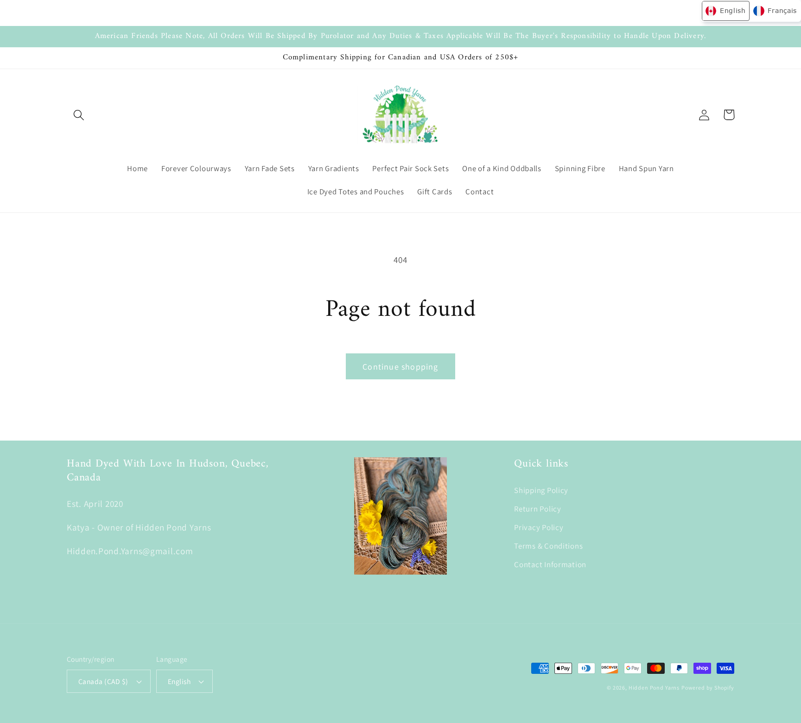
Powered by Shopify (707, 687)
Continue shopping (400, 366)
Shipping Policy (541, 490)
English (179, 681)
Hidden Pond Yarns (654, 687)
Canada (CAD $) (103, 681)
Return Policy (537, 509)
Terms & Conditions (548, 546)
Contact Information (550, 564)
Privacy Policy (538, 527)
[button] (79, 114)
